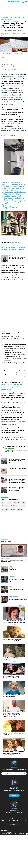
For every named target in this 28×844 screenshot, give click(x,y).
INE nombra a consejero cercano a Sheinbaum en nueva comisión (17, 489)
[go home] (14, 830)
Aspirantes (22, 506)
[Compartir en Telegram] (12, 69)
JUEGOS (4, 4)
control (9, 502)
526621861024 (14, 788)
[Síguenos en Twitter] (7, 820)
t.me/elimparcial (14, 810)
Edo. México (15, 4)
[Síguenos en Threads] (21, 820)
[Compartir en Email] (15, 69)
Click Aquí (14, 795)
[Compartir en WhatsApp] (2, 69)
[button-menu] (2, 2)
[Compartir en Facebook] (6, 69)
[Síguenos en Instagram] (10, 820)
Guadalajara (22, 4)
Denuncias (5, 509)
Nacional (20, 509)
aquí (13, 451)
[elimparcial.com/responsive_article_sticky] (27, 834)
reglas (23, 502)
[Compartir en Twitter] (9, 69)
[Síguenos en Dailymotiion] (25, 820)
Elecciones (5, 506)
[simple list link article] (14, 551)
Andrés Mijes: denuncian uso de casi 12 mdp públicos (17, 460)
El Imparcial (5, 17)
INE (10, 19)
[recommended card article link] (4, 258)
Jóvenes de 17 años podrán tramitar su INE (17, 469)
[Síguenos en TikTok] (18, 820)
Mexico (13, 509)
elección (16, 502)
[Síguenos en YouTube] (14, 820)
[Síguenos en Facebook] (3, 820)
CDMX (8, 4)
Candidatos (14, 506)
